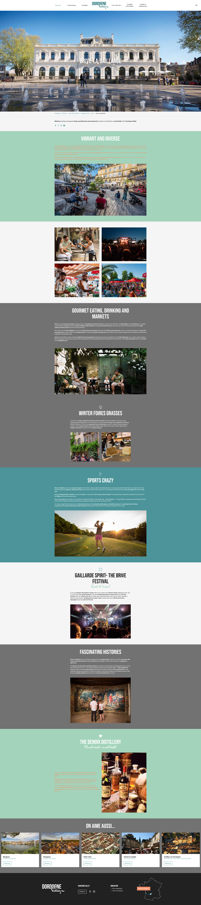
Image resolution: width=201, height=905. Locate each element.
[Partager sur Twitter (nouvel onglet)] (58, 125)
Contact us (82, 891)
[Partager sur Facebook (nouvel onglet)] (55, 125)
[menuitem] (58, 5)
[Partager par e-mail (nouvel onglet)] (64, 125)
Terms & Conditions (117, 891)
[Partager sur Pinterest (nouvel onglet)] (61, 125)
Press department (117, 888)
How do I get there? (143, 888)
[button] (196, 5)
